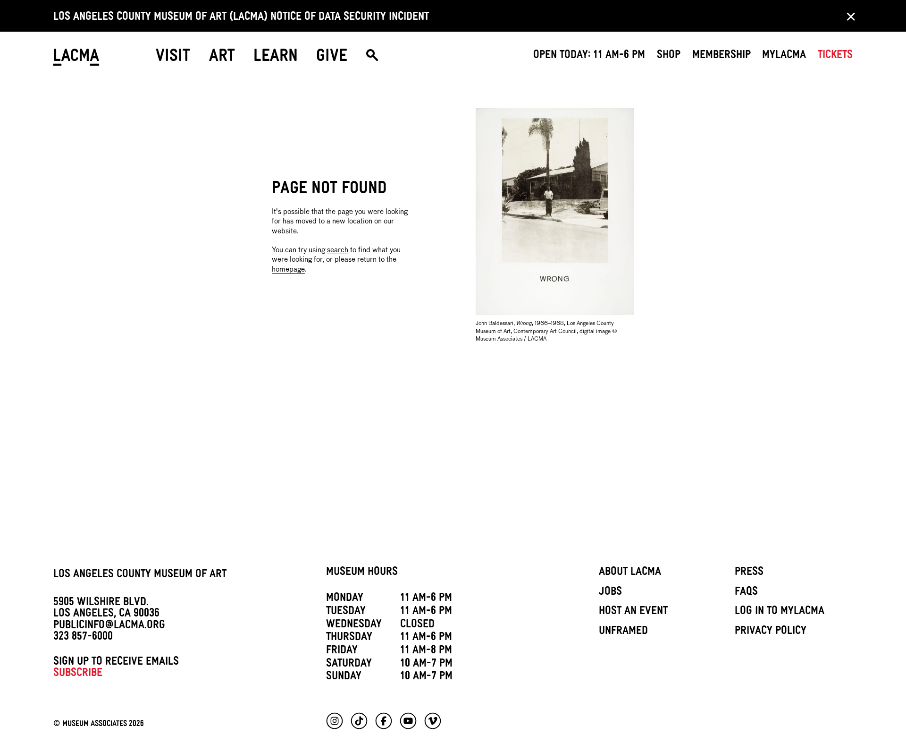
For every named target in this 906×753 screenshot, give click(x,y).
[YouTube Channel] (408, 720)
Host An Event (633, 612)
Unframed (623, 632)
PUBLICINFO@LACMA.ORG (109, 626)
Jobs (610, 593)
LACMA (76, 59)
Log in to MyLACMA (779, 612)
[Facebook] (383, 720)
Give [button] (331, 58)
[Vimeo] (432, 720)
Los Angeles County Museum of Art (139, 575)
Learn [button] (275, 58)
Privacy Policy (770, 632)
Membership (721, 56)
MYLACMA (784, 56)
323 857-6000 (83, 638)
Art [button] (222, 58)
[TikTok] (359, 720)
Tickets (835, 56)
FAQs (746, 593)
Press (749, 573)
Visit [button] (173, 58)
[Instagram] (334, 720)
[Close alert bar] (848, 16)
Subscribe (77, 674)
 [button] (372, 59)
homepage (288, 269)
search (337, 250)
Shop (668, 56)
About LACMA (630, 573)
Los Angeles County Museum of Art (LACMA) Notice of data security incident (241, 18)
